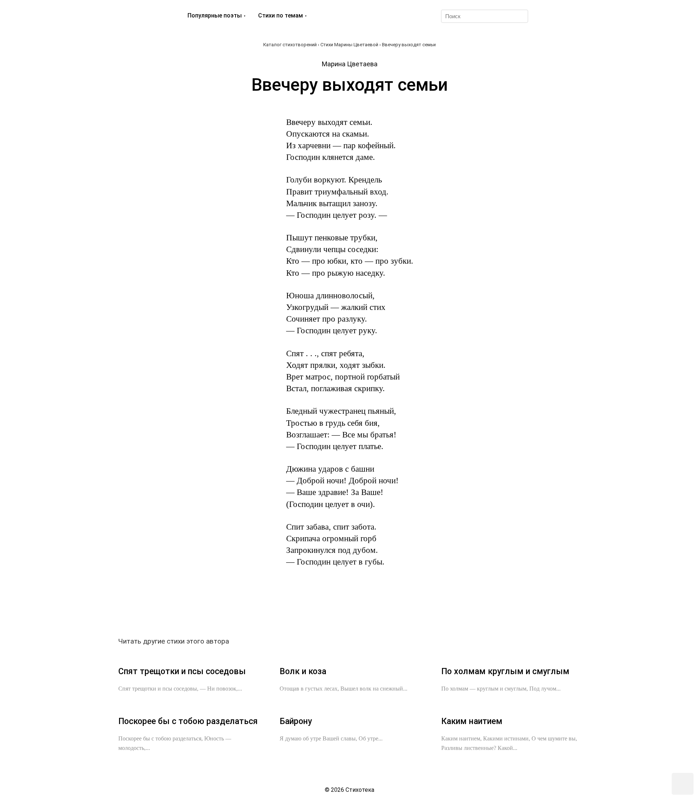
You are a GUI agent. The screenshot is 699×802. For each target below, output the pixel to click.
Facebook (288, 607)
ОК (329, 607)
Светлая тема (565, 16)
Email (411, 607)
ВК (268, 607)
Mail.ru (349, 607)
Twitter (309, 607)
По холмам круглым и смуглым (505, 671)
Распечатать (431, 607)
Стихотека (140, 16)
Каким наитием (471, 721)
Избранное (548, 16)
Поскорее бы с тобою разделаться (188, 721)
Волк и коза (303, 671)
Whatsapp (390, 607)
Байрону (296, 721)
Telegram (370, 607)
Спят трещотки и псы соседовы (182, 671)
